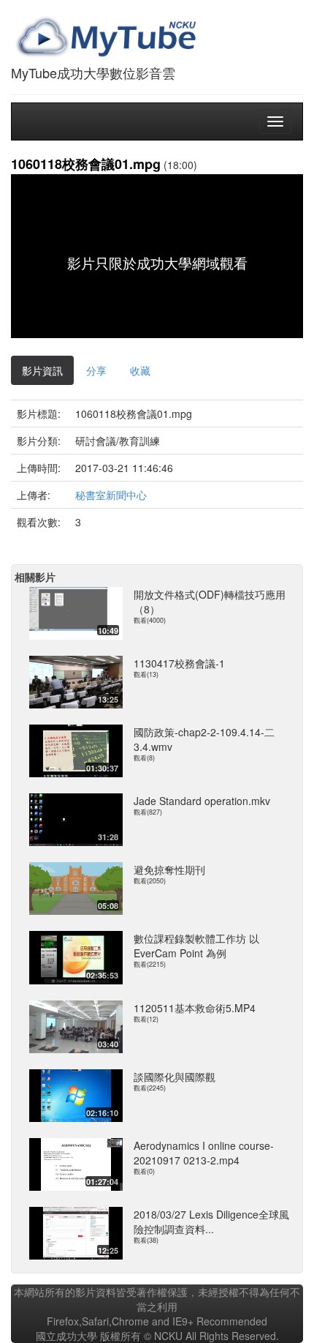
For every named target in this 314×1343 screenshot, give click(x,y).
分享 (96, 370)
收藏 (140, 370)
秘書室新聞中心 (111, 494)
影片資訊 (42, 370)
